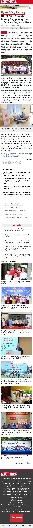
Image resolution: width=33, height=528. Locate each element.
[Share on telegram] (20, 162)
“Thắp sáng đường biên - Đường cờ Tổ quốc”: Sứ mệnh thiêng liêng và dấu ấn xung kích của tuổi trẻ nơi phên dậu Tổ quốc (16, 381)
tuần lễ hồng (23, 211)
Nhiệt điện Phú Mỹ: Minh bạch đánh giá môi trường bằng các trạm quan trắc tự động (17, 194)
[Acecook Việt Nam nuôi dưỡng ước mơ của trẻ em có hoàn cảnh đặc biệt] (16, 347)
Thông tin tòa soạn (16, 498)
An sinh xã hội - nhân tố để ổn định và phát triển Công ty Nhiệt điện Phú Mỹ (17, 181)
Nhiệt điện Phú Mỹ (22, 217)
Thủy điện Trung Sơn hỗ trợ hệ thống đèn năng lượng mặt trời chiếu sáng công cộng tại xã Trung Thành (16, 432)
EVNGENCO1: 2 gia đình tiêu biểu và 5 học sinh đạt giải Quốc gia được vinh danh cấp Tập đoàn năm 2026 (18, 248)
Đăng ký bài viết (16, 500)
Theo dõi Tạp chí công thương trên (10, 28)
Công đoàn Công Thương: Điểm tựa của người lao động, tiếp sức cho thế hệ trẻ (17, 241)
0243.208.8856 (19, 508)
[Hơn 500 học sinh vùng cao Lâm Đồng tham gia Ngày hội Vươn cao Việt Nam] (16, 446)
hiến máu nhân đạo (11, 211)
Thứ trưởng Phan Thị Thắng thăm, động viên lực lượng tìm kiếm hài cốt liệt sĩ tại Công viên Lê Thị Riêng (16, 407)
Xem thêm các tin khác (22, 463)
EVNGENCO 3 (10, 217)
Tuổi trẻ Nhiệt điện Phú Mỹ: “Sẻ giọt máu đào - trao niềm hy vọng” (17, 174)
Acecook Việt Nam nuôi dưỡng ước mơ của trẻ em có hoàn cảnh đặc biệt (18, 229)
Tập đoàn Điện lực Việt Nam (14, 214)
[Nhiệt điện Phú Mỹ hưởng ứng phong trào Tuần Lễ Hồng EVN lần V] (16, 65)
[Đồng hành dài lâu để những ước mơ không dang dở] (16, 272)
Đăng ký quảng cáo (16, 502)
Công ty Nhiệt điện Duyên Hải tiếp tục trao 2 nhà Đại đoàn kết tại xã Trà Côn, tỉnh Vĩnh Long (18, 255)
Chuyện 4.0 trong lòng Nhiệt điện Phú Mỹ (17, 188)
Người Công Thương (13, 12)
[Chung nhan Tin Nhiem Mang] (16, 517)
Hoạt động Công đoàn (12, 207)
